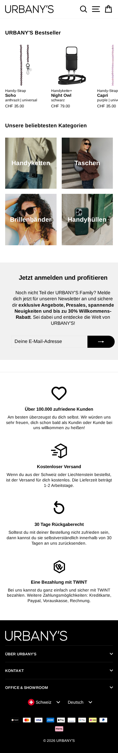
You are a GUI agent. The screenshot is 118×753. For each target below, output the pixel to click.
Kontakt (14, 671)
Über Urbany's (21, 654)
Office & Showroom (26, 688)
